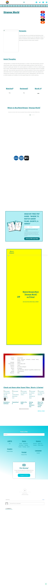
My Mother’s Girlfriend (7, 403)
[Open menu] (24, 2)
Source (38, 441)
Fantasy (19, 360)
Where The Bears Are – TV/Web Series (41, 404)
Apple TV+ (40, 443)
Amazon (35, 443)
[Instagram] (43, 2)
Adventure (23, 359)
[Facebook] (36, 2)
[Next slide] (43, 399)
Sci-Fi (23, 360)
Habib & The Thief (24, 403)
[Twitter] (39, 2)
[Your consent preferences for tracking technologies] (46, 584)
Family (37, 359)
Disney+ (35, 445)
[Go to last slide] (5, 399)
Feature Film (24, 454)
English (18, 362)
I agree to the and (31, 230)
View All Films (41, 411)
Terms (32, 229)
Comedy (33, 359)
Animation (28, 359)
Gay (10, 443)
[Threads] (43, 20)
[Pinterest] (46, 2)
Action (18, 359)
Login (43, 499)
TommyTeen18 (15, 403)
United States (20, 358)
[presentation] (7, 395)
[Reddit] (43, 22)
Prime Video (40, 445)
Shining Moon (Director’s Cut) (31, 404)
